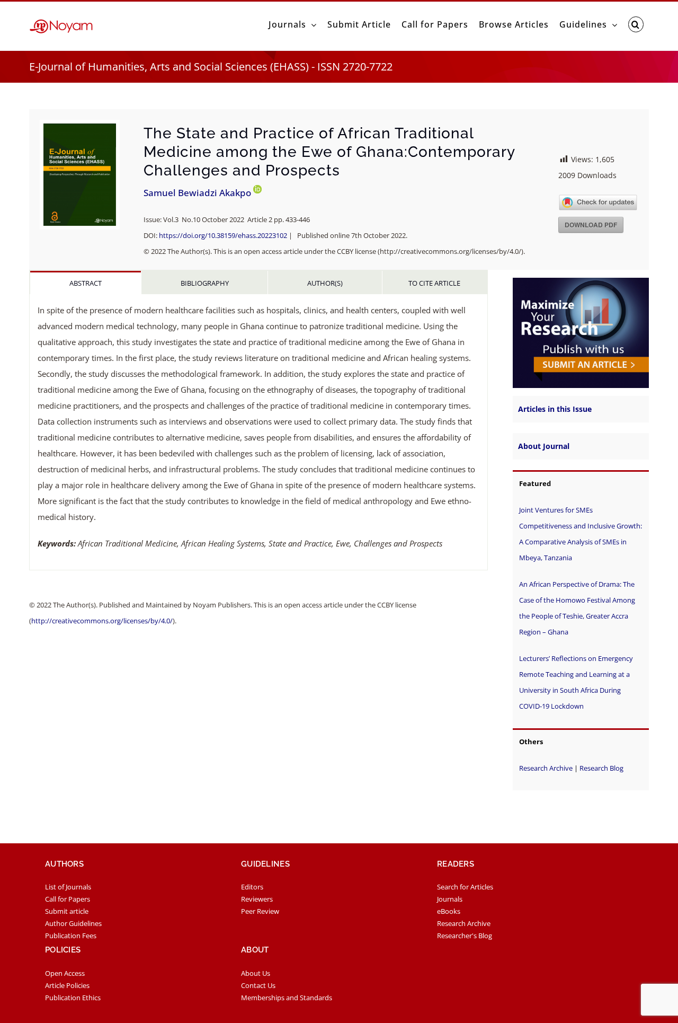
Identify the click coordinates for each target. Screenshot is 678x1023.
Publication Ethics (73, 997)
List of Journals (68, 887)
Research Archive (546, 768)
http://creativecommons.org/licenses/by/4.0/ (102, 620)
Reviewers (257, 899)
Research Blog (601, 768)
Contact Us (258, 985)
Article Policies (67, 985)
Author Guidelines (73, 923)
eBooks (448, 911)
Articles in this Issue (555, 409)
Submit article (66, 911)
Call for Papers (67, 899)
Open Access (65, 973)
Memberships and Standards (286, 997)
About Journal (543, 446)
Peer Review (260, 911)
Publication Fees (70, 935)
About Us (255, 973)
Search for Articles (465, 887)
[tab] (85, 282)
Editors (252, 887)
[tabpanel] (258, 432)
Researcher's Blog (464, 935)
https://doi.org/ (223, 235)
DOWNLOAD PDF (591, 225)
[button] (636, 24)
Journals (449, 899)
